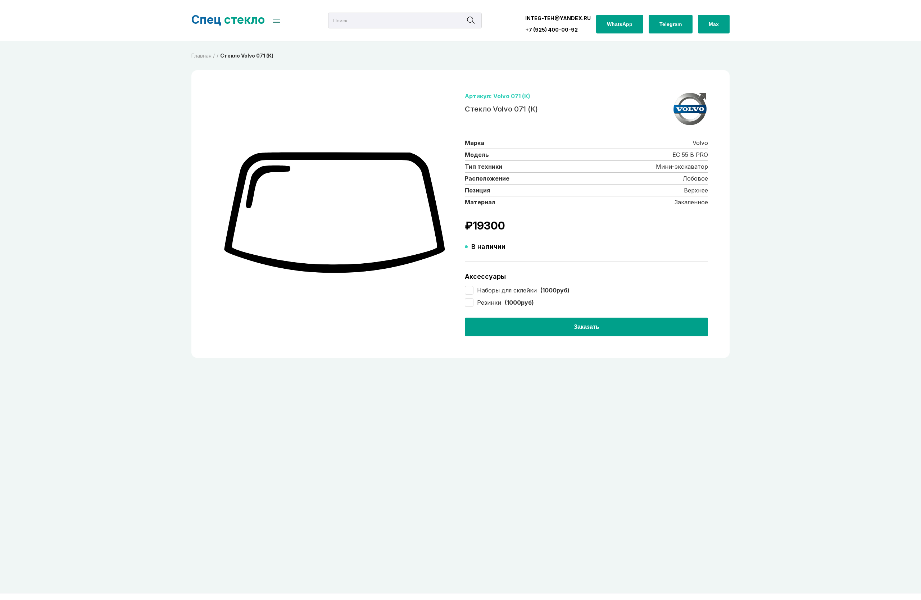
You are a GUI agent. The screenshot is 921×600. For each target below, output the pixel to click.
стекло (228, 20)
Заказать (586, 327)
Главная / (203, 56)
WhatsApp (619, 24)
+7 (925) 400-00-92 (551, 30)
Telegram (670, 24)
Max (714, 24)
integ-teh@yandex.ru (558, 18)
